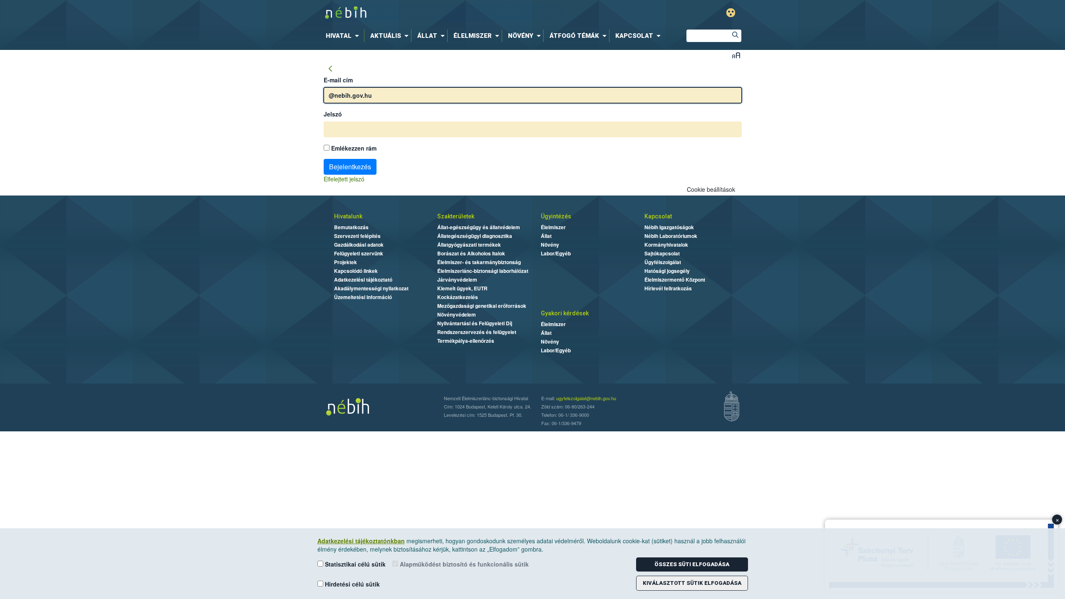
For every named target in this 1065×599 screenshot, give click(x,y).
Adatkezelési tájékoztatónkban (361, 541)
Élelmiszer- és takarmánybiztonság (479, 262)
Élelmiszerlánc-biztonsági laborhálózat (482, 271)
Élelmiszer (553, 227)
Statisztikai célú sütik (354, 564)
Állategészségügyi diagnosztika (474, 236)
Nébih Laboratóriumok (670, 236)
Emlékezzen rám (352, 148)
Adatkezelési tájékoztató (363, 279)
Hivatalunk (348, 216)
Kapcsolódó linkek (356, 271)
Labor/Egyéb (556, 253)
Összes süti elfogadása (691, 564)
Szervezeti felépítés (357, 236)
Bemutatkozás (351, 227)
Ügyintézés (556, 216)
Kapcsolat (658, 216)
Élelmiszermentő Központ (674, 279)
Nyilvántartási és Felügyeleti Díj (474, 323)
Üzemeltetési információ (363, 297)
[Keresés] (735, 36)
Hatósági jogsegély (667, 271)
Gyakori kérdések (565, 313)
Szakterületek (455, 216)
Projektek (345, 262)
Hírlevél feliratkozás (668, 288)
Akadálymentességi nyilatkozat (371, 288)
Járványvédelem (457, 279)
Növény (550, 244)
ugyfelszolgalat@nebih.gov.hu (586, 398)
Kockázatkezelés (457, 297)
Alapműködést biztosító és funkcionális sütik (463, 564)
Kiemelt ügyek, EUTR (462, 288)
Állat (546, 236)
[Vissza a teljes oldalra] (330, 69)
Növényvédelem (456, 314)
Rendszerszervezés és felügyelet (476, 332)
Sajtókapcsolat (662, 253)
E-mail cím (338, 80)
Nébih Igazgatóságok (669, 227)
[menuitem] (344, 36)
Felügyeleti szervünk (358, 253)
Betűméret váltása (736, 55)
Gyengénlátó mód (730, 12)
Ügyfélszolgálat (662, 262)
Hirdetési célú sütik (351, 584)
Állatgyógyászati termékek (469, 244)
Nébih (444, 13)
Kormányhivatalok (666, 244)
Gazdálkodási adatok (359, 244)
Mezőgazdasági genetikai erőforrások (481, 305)
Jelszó (333, 114)
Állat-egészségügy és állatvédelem (478, 227)
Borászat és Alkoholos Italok (471, 253)
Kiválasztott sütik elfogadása (692, 583)
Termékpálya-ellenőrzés (465, 340)
